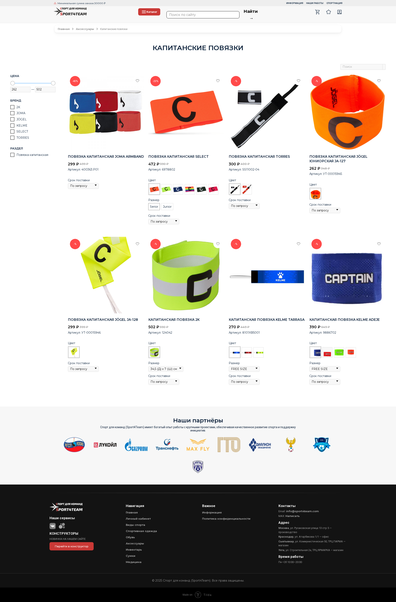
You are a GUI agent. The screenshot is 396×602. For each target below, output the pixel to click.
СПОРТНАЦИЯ (334, 3)
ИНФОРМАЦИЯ (294, 3)
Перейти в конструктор (71, 546)
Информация (212, 512)
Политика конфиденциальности (226, 518)
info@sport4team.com (302, 511)
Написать (292, 516)
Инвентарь (134, 549)
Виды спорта (135, 524)
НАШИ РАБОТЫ (314, 3)
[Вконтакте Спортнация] (53, 525)
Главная (132, 512)
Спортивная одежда (141, 531)
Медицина (133, 562)
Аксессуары (135, 543)
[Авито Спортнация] (62, 525)
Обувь (130, 537)
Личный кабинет (138, 518)
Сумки (130, 555)
